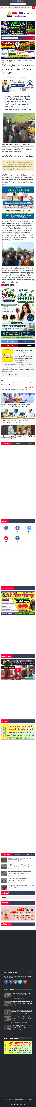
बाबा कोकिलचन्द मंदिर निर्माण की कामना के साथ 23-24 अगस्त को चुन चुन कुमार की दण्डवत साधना (21, 872)
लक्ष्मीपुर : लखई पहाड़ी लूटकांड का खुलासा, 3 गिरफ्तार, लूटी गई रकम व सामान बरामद (21, 1026)
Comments (29, 855)
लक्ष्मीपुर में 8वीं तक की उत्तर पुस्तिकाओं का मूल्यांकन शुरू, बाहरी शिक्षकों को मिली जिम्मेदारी (21, 1003)
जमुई (11, 60)
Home (3, 60)
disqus (18, 443)
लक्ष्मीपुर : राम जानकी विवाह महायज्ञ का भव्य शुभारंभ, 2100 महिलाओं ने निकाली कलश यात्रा (21, 995)
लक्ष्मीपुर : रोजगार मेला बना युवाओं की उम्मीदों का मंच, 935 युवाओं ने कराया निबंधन (21, 1011)
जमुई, (26, 77)
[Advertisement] (18, 464)
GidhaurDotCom (18, 1102)
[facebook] (13, 1)
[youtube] (22, 1)
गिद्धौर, (23, 77)
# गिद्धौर (7, 285)
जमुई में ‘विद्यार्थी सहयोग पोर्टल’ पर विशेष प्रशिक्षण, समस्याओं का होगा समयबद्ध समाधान (15, 421)
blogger (6, 443)
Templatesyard (19, 1099)
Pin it (11, 345)
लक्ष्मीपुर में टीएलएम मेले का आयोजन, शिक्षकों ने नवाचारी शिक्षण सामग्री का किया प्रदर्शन (21, 1018)
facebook (29, 443)
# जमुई (11, 285)
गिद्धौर (7, 60)
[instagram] (20, 1)
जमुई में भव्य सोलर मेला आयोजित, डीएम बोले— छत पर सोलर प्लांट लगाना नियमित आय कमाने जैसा (16, 405)
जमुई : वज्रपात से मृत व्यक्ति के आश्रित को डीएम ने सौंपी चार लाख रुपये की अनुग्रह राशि (18, 437)
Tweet (12, 341)
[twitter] (18, 1)
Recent (6, 855)
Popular (18, 855)
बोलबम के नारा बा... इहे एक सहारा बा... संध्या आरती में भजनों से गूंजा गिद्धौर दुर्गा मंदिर (20, 859)
